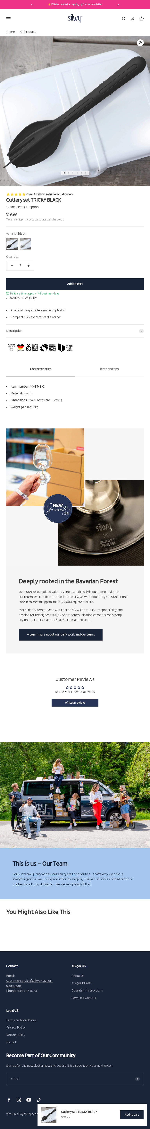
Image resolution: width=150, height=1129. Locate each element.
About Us (77, 976)
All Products (28, 32)
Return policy (15, 1035)
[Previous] (31, 5)
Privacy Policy (16, 1027)
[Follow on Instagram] (18, 1100)
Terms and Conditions (21, 1020)
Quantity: (12, 257)
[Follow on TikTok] (38, 1100)
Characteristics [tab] (40, 369)
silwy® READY (81, 983)
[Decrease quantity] (12, 265)
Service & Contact (83, 998)
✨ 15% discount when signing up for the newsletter (75, 4)
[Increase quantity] (28, 265)
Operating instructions (87, 990)
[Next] (118, 5)
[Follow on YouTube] (28, 1100)
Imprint (11, 1042)
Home (10, 32)
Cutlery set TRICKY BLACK (79, 1112)
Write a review (75, 703)
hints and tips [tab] (109, 369)
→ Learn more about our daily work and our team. (61, 634)
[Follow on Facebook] (9, 1100)
